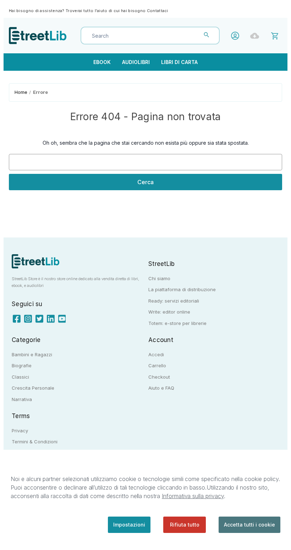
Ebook (102, 62)
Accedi (237, 35)
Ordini (256, 35)
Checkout (159, 377)
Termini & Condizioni (34, 441)
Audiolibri (136, 62)
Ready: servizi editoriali (173, 301)
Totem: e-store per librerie (177, 323)
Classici (20, 377)
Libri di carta (179, 62)
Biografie (22, 365)
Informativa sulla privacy (193, 496)
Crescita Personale (33, 388)
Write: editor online (169, 312)
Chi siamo (159, 278)
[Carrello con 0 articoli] (276, 35)
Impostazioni (129, 525)
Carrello (157, 365)
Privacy (20, 430)
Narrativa (22, 399)
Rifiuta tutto (184, 525)
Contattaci (157, 10)
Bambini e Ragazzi (32, 354)
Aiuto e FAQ (161, 388)
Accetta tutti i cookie (249, 525)
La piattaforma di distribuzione (182, 289)
